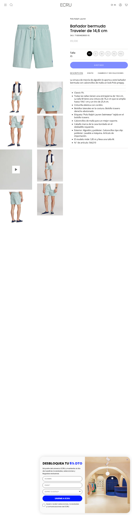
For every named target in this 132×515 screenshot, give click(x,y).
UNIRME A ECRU (62, 498)
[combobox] (62, 491)
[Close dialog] (127, 459)
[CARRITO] (126, 5)
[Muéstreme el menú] (5, 5)
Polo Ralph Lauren (78, 19)
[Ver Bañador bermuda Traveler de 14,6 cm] (16, 169)
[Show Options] (80, 491)
